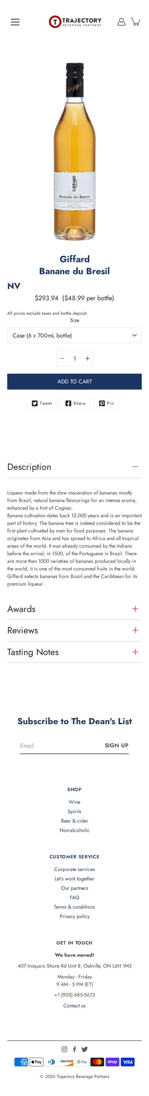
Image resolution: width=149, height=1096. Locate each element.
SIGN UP (117, 745)
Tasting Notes (33, 651)
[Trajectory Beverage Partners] (74, 22)
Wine (74, 802)
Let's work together (74, 878)
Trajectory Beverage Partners (83, 1076)
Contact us (74, 1005)
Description (29, 466)
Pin (110, 403)
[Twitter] (84, 1049)
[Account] (121, 21)
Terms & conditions (74, 906)
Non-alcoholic (75, 830)
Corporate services (74, 869)
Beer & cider (74, 820)
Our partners (74, 888)
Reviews (22, 630)
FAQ (74, 897)
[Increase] (87, 358)
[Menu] (15, 22)
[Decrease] (61, 358)
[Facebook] (74, 1049)
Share (79, 403)
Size (74, 320)
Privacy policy (75, 916)
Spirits (74, 811)
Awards (21, 608)
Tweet (46, 403)
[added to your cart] (136, 21)
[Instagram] (64, 1049)
